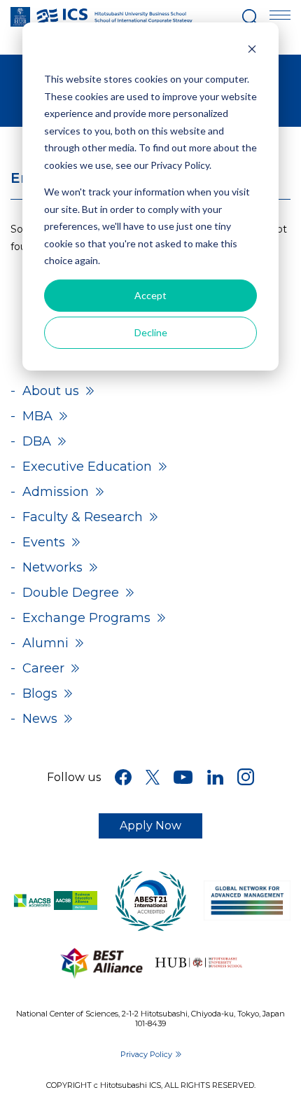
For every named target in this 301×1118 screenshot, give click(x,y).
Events (43, 542)
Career (43, 668)
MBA (37, 416)
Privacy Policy (146, 1054)
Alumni (45, 643)
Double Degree (70, 592)
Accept (150, 295)
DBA (36, 441)
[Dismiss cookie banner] (252, 53)
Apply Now (150, 825)
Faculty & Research (82, 517)
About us (50, 391)
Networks (52, 567)
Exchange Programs (86, 618)
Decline (150, 332)
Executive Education (87, 466)
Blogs (39, 693)
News (39, 718)
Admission (55, 491)
